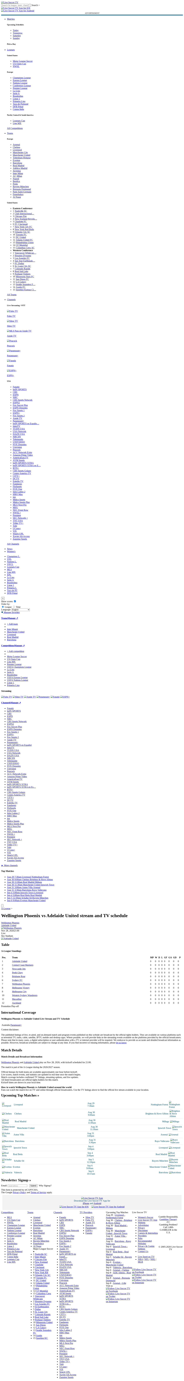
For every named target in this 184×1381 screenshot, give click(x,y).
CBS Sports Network (22, 400)
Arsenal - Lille (119, 1283)
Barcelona (17, 163)
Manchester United (21, 155)
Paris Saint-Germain (22, 192)
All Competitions (15, 128)
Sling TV (90, 1217)
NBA (140, 1259)
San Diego (41, 1325)
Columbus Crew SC (25, 247)
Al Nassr (17, 197)
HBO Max (18, 494)
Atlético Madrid (20, 168)
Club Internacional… (24, 213)
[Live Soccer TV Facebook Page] (119, 1291)
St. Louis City (41, 1312)
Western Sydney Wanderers (24, 995)
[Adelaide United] (10, 938)
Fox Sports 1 (19, 410)
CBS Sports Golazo (22, 471)
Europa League (20, 80)
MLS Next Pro (19, 505)
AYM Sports (19, 460)
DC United (21, 237)
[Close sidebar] (2, 905)
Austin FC (20, 287)
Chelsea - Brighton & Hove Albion (119, 1221)
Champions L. (13, 556)
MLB (140, 1262)
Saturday (17, 35)
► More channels (9, 865)
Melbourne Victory (21, 988)
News (9, 549)
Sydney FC (17, 980)
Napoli (16, 178)
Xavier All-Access (21, 536)
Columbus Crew (43, 1293)
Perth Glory (17, 972)
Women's (11, 551)
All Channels (13, 544)
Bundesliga (18, 96)
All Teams (11, 294)
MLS (9, 569)
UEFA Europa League (17, 677)
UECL (10, 564)
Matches (11, 19)
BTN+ (16, 468)
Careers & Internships (148, 1233)
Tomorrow (18, 33)
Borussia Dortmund (22, 189)
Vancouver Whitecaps (39, 1297)
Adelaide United (8, 925)
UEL (9, 559)
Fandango (17, 484)
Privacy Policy (19, 1192)
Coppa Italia (18, 109)
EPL (9, 575)
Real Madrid (18, 165)
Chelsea (16, 147)
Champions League (22, 77)
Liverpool (17, 150)
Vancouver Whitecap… (25, 253)
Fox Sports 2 (19, 415)
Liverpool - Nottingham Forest (115, 1216)
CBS (15, 392)
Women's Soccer (145, 1217)
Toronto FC (21, 234)
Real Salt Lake (21, 271)
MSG (15, 507)
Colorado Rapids (22, 268)
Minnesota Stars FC (25, 276)
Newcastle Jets (19, 969)
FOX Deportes (19, 444)
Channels (11, 299)
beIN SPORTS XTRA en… (66, 1302)
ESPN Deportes (20, 408)
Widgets (141, 1222)
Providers (142, 1235)
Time (18, 607)
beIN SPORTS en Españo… (26, 423)
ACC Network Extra (22, 452)
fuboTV (16, 426)
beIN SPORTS (20, 389)
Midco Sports (19, 499)
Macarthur (17, 999)
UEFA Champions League (19, 667)
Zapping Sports (20, 539)
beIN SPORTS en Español (19, 745)
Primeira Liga (19, 101)
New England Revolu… (26, 219)
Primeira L (12, 588)
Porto (15, 184)
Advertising (143, 1225)
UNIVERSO (19, 442)
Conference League (22, 85)
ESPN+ (16, 413)
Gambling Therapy (168, 1219)
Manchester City (20, 152)
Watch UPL (18, 533)
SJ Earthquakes (42, 1306)
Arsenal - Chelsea (121, 1270)
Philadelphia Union (25, 242)
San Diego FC (22, 279)
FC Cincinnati (21, 224)
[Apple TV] (30, 697)
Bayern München (21, 186)
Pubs (140, 1238)
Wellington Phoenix (10, 923)
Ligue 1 (16, 98)
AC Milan (17, 176)
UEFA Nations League (17, 680)
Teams (10, 133)
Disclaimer (143, 1230)
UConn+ (17, 528)
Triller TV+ (18, 523)
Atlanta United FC (24, 240)
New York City (42, 1270)
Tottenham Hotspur (22, 157)
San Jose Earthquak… (25, 261)
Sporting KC (42, 1338)
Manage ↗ (13, 618)
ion (14, 497)
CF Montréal (22, 245)
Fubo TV (90, 1220)
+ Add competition (15, 651)
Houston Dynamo (23, 255)
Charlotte (39, 1264)
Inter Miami (40, 1257)
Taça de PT (12, 590)
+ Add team (12, 624)
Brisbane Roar (18, 976)
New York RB (41, 1272)
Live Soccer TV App (147, 1220)
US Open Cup (19, 63)
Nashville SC (21, 211)
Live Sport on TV (146, 1256)
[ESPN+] (65, 697)
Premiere (17, 515)
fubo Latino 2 (19, 491)
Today (16, 30)
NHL (152, 1259)
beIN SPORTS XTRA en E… (27, 465)
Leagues (11, 50)
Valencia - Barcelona (122, 1267)
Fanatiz (16, 387)
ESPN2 (16, 402)
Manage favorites (11, 612)
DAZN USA (19, 434)
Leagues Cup (19, 120)
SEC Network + (20, 518)
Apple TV (17, 418)
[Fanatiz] (55, 697)
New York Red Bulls (24, 229)
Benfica (16, 181)
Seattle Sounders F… (25, 284)
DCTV (16, 478)
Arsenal (16, 144)
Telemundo (18, 439)
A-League (5, 908)
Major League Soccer (23, 61)
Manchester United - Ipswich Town (116, 1232)
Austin (39, 1335)
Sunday (16, 38)
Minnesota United (44, 1322)
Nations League (20, 83)
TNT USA (18, 520)
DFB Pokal (18, 106)
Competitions (7, 645)
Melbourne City (19, 991)
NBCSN (17, 436)
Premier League (20, 88)
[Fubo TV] (6, 697)
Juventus (17, 171)
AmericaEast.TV (20, 457)
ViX (15, 531)
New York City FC (23, 227)
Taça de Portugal (20, 104)
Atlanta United (42, 1283)
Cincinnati (39, 1267)
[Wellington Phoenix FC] (11, 928)
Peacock (17, 450)
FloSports (17, 486)
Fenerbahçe (18, 194)
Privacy (141, 1228)
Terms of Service (38, 1192)
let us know (121, 1042)
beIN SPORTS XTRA (23, 463)
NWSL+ (17, 512)
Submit (33, 1186)
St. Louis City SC (23, 266)
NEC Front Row (20, 510)
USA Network (19, 431)
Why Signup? (45, 1185)
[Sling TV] (18, 697)
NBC (15, 397)
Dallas (38, 1309)
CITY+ (16, 476)
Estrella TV (18, 481)
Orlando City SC (22, 232)
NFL (146, 1259)
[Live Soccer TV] (9, 2)
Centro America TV (22, 473)
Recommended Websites (145, 1242)
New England (41, 1262)
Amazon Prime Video (23, 455)
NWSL (16, 66)
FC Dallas (19, 263)
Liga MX (17, 123)
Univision (17, 447)
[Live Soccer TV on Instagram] (119, 1301)
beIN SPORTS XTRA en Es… (21, 787)
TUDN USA (19, 429)
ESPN (16, 394)
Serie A (16, 93)
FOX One (17, 489)
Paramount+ (18, 421)
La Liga (16, 91)
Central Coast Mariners (22, 965)
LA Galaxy (21, 282)
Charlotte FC (21, 221)
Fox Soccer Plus (20, 405)
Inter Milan (18, 173)
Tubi (15, 526)
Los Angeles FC (22, 258)
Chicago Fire (21, 216)
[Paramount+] (43, 697)
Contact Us (143, 1251)
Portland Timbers (22, 274)
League (8, 607)
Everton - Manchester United (114, 1263)
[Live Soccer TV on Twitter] (119, 1296)
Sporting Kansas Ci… (26, 289)
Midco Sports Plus (21, 502)
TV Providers (86, 1212)
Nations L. (12, 561)
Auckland (16, 1003)
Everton (16, 160)
